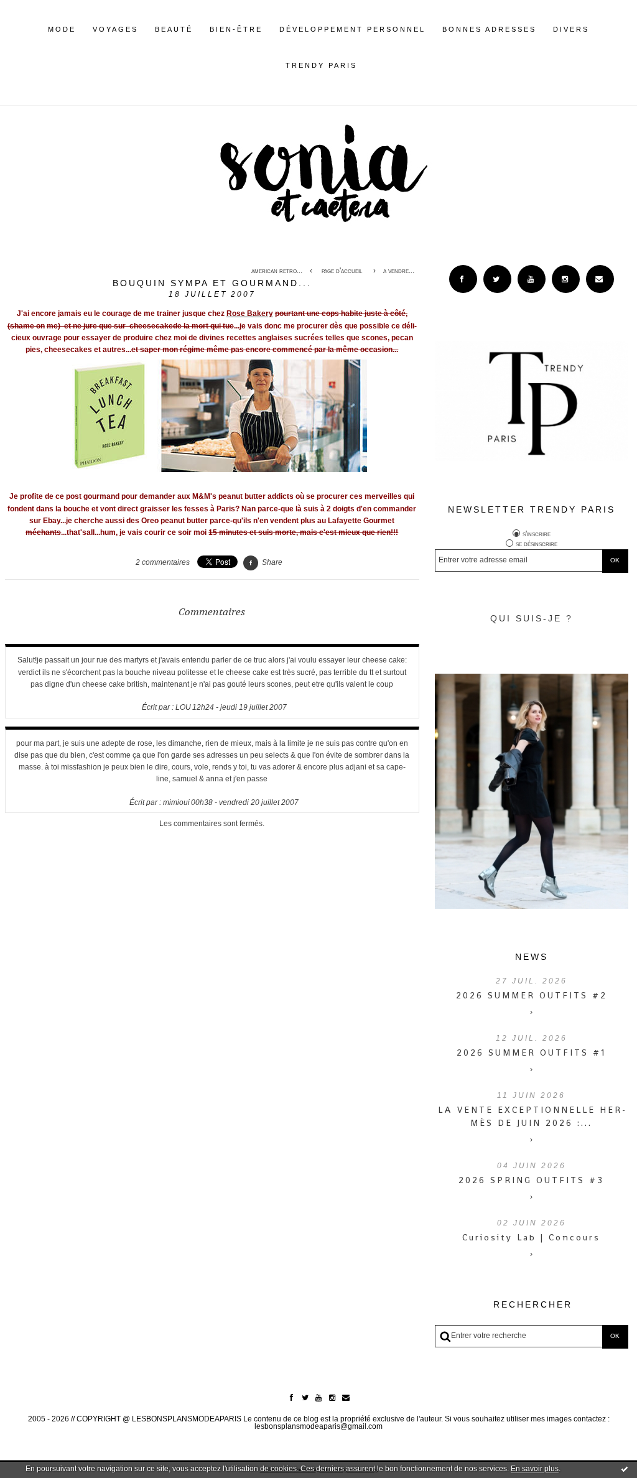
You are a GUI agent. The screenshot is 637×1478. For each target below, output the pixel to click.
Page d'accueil (342, 270)
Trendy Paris (321, 65)
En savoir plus (535, 1468)
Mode (62, 29)
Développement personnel (352, 29)
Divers (571, 29)
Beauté (174, 29)
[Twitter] (497, 279)
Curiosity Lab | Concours (531, 1237)
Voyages (115, 29)
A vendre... (398, 270)
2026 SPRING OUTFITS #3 (531, 1180)
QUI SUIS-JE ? (531, 618)
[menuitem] (62, 39)
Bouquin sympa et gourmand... (212, 283)
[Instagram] (566, 279)
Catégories (375, 65)
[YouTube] (532, 279)
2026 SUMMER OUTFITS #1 (531, 1052)
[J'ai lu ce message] (625, 1469)
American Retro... (276, 270)
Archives (365, 65)
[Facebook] (463, 279)
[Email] (600, 279)
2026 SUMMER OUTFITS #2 (531, 995)
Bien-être (236, 29)
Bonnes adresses (489, 29)
